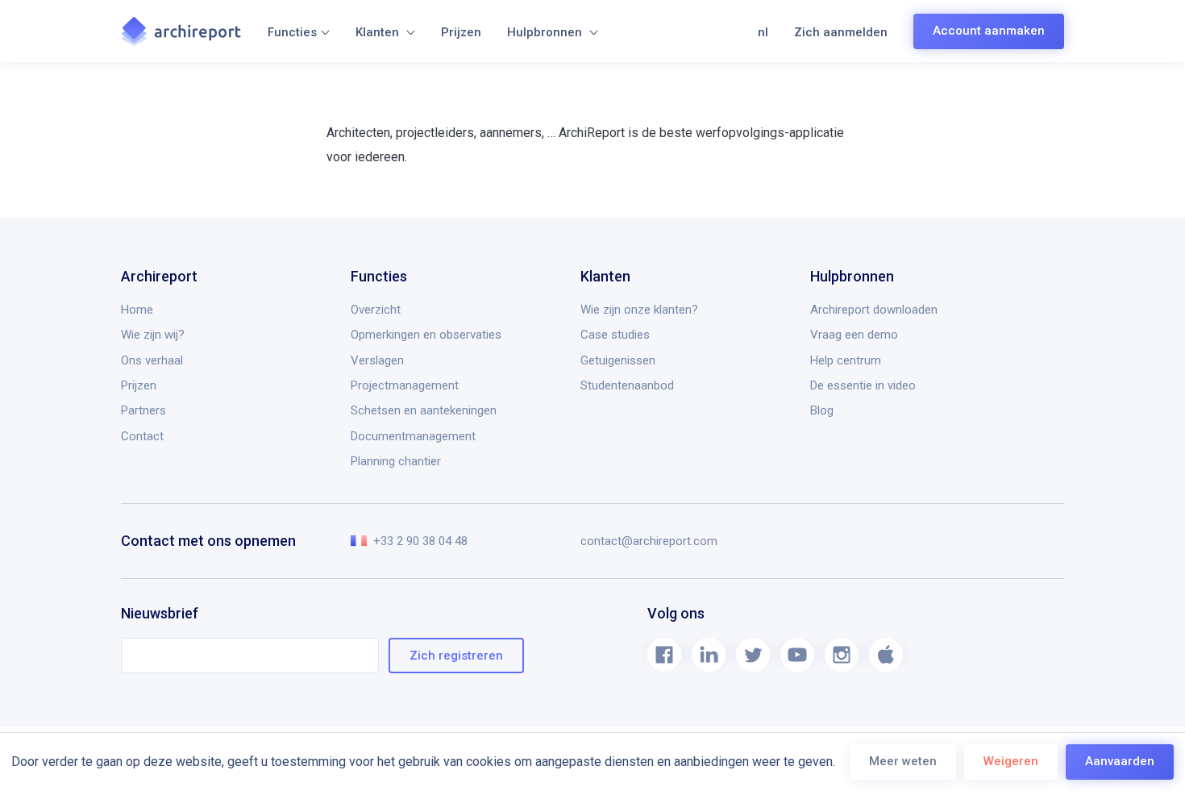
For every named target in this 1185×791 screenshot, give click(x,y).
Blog (822, 410)
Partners (143, 410)
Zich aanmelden (841, 32)
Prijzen (461, 32)
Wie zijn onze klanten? (639, 309)
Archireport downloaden (874, 309)
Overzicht (376, 309)
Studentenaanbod (627, 385)
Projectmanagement (405, 385)
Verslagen (377, 360)
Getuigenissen (617, 360)
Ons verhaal (152, 360)
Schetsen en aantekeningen (424, 410)
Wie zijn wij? (153, 334)
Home (137, 309)
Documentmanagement (413, 436)
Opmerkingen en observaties (426, 334)
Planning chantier (396, 461)
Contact (142, 436)
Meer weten (903, 761)
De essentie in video (863, 385)
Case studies (615, 334)
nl (763, 32)
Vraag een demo (854, 334)
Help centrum (845, 360)
